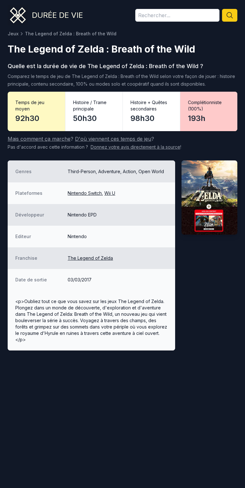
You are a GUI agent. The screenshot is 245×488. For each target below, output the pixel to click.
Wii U (109, 193)
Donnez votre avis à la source (135, 147)
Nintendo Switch (85, 193)
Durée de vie (57, 15)
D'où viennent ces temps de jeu (113, 139)
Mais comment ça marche (39, 139)
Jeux (13, 33)
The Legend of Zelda (90, 258)
